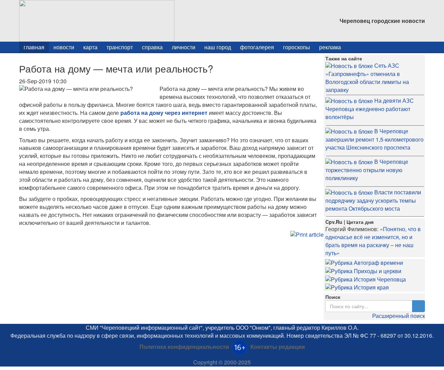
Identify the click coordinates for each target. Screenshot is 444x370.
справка (152, 47)
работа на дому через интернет (163, 113)
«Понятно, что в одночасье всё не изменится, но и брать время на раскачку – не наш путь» (373, 241)
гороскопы (296, 47)
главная (34, 47)
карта (90, 47)
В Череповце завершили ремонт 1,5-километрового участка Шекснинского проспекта (374, 139)
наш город (217, 47)
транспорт (119, 47)
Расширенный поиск (398, 316)
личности (183, 47)
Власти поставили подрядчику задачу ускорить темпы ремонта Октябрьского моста (373, 200)
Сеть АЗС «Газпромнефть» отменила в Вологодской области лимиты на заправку (367, 77)
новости (63, 47)
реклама (330, 47)
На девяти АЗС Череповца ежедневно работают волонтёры (369, 108)
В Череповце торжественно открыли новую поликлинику (366, 170)
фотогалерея (257, 47)
